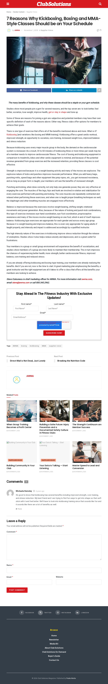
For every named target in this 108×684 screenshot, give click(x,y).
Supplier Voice (32, 12)
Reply (20, 509)
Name (10, 565)
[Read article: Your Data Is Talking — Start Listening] (55, 452)
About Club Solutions (54, 648)
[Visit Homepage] (54, 4)
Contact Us (54, 660)
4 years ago (40, 491)
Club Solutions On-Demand (54, 652)
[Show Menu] (8, 4)
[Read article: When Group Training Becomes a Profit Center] (22, 411)
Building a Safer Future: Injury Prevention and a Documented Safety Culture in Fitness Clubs (54, 428)
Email (10, 577)
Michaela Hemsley (24, 491)
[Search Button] (100, 4)
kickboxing (34, 346)
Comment (12, 531)
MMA (44, 346)
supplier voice (55, 346)
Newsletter (54, 639)
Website (59, 577)
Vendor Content (18, 12)
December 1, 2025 (14, 431)
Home (9, 12)
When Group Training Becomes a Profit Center (19, 426)
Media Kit (54, 643)
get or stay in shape (57, 112)
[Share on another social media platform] (99, 90)
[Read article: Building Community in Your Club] (22, 452)
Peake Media (71, 678)
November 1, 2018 (31, 30)
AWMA (17, 30)
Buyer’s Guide (54, 656)
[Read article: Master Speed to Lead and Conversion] (87, 452)
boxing (24, 346)
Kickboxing (12, 134)
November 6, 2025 (14, 472)
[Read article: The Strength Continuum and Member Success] (87, 411)
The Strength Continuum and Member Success (87, 426)
